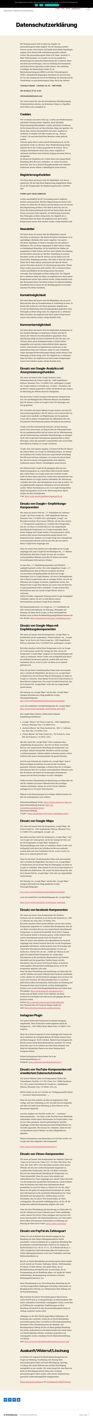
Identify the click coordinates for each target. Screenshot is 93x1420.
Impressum (76, 8)
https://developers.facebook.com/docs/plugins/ (43, 1008)
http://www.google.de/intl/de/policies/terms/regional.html (42, 701)
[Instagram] (5, 1400)
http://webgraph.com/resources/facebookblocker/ (45, 1002)
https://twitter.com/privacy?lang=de (58, 802)
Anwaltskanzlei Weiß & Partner (58, 1382)
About (68, 8)
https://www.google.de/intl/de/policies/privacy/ (38, 1146)
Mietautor (14, 1415)
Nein (41, 5)
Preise (57, 8)
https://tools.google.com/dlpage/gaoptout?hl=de (43, 496)
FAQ (62, 8)
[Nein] (91, 4)
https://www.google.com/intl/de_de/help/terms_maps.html (42, 709)
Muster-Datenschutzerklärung (31, 1382)
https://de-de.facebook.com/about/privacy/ (47, 991)
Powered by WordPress (28, 1415)
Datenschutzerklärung (51, 5)
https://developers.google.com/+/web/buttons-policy (51, 618)
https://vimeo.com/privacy (56, 1223)
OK (36, 5)
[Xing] (14, 1400)
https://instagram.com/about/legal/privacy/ (45, 1062)
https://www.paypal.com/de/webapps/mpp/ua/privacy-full (47, 1341)
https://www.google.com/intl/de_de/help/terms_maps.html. (43, 902)
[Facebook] (10, 1400)
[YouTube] (18, 1400)
